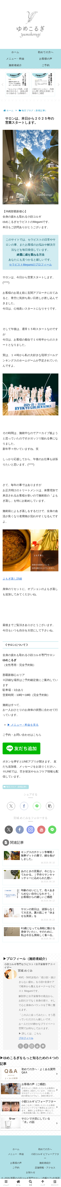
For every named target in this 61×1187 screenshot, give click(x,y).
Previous (2, 84)
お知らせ (30, 1172)
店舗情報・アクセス (45, 1167)
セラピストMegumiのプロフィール (30, 264)
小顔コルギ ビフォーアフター (45, 1156)
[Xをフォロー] (9, 830)
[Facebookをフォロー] (20, 830)
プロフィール (26, 1038)
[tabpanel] (17, 84)
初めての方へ (45, 1149)
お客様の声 (16, 1163)
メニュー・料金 (16, 1154)
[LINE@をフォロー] (52, 830)
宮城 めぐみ (25, 970)
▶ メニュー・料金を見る (23, 724)
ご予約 (16, 1167)
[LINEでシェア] (37, 806)
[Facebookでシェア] (24, 806)
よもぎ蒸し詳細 (12, 578)
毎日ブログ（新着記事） (17, 787)
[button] (50, 806)
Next (58, 84)
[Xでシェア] (11, 806)
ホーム (16, 1149)
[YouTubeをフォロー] (41, 830)
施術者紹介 (45, 1163)
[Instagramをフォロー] (31, 830)
